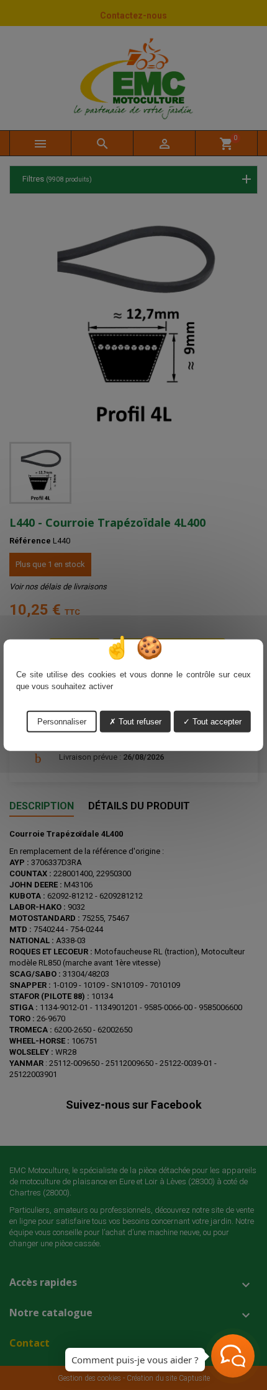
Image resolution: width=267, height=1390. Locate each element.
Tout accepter (216, 721)
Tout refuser (138, 721)
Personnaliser (61, 721)
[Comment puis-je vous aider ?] (233, 1356)
